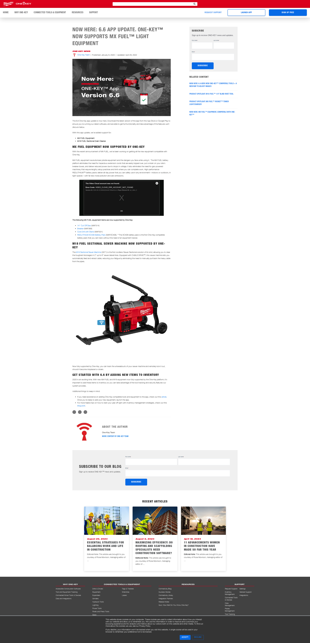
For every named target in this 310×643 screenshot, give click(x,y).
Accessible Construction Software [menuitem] (68, 589)
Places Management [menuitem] (230, 609)
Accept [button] (185, 637)
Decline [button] (198, 637)
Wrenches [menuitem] (125, 592)
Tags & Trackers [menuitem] (128, 589)
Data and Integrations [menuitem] (63, 598)
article (164, 397)
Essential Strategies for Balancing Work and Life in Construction (105, 546)
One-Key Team (83, 55)
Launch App (246, 13)
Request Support (213, 13)
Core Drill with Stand (86, 232)
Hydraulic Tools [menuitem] (98, 602)
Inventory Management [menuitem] (230, 593)
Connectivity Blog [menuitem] (165, 589)
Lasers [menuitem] (124, 595)
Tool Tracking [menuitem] (230, 614)
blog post (81, 406)
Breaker (80, 228)
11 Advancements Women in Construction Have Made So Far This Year (202, 546)
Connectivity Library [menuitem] (166, 595)
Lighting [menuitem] (95, 605)
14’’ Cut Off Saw (84, 225)
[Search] (194, 4)
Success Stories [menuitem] (164, 592)
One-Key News (81, 51)
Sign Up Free (288, 13)
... (88, 560)
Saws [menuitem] (94, 615)
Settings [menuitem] (243, 589)
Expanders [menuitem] (96, 595)
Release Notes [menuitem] (164, 602)
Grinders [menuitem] (95, 598)
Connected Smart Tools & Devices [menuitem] (68, 595)
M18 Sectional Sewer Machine (89, 252)
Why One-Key (21, 13)
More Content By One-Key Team (115, 437)
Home (6, 13)
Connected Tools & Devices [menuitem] (231, 598)
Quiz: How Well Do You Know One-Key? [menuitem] (174, 605)
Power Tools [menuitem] (97, 608)
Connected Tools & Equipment (50, 13)
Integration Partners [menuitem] (166, 598)
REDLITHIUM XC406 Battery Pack (91, 235)
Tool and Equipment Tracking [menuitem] (67, 592)
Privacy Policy (144, 626)
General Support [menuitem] (246, 592)
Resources (77, 13)
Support (93, 13)
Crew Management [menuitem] (230, 604)
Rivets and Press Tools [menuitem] (100, 611)
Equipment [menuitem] (96, 592)
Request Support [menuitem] (231, 589)
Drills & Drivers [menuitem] (97, 589)
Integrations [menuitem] (244, 595)
